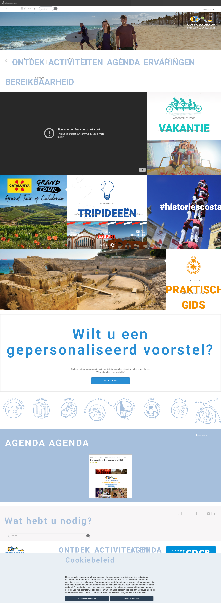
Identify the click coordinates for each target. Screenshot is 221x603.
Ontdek (28, 62)
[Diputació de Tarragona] (110, 3)
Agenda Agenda (47, 443)
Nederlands (207, 9)
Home (6, 60)
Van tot (108, 457)
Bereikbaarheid (39, 82)
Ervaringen (169, 62)
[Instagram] (18, 8)
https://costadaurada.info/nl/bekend (193, 279)
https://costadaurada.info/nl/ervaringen (107, 212)
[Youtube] (14, 8)
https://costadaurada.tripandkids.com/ (184, 133)
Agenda (123, 62)
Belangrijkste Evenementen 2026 (106, 460)
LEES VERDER (110, 380)
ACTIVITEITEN (75, 62)
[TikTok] (25, 8)
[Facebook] (10, 8)
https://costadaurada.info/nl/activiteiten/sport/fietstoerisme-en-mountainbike (107, 235)
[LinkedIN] (21, 8)
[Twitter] (6, 8)
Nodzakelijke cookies (87, 598)
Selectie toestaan (131, 598)
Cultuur (93, 462)
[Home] (110, 31)
